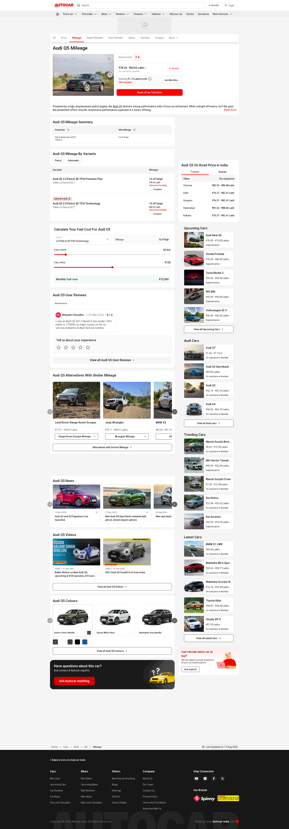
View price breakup (158, 185)
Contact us (148, 790)
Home (54, 747)
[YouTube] (197, 779)
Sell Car (116, 796)
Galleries (156, 14)
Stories (190, 14)
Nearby (222, 172)
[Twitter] (223, 779)
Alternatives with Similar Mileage (110, 447)
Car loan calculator (60, 802)
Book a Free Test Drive (149, 92)
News (104, 14)
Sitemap (116, 790)
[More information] (150, 79)
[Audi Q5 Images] (83, 75)
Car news (55, 796)
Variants (145, 37)
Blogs (115, 784)
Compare (157, 189)
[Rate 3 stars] (73, 347)
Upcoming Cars (58, 784)
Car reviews (56, 790)
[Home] (57, 14)
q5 (85, 747)
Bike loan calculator (91, 802)
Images (159, 37)
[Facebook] (214, 779)
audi (76, 747)
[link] (194, 240)
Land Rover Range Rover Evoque (75, 422)
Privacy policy (150, 796)
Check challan (119, 802)
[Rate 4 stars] (80, 347)
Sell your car (175, 14)
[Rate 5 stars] (88, 347)
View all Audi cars (207, 423)
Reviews (120, 14)
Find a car (68, 14)
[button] (76, 400)
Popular (195, 171)
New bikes (86, 778)
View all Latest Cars (206, 638)
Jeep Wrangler (114, 422)
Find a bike (87, 14)
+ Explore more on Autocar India (67, 760)
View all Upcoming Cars (207, 329)
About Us (148, 778)
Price (64, 37)
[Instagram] (205, 779)
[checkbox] (150, 189)
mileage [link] (97, 747)
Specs (131, 37)
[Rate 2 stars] (66, 347)
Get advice (203, 14)
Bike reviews (88, 790)
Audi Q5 (117, 106)
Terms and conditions (154, 802)
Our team (148, 784)
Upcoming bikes (89, 784)
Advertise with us (152, 808)
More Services (220, 14)
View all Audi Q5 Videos (110, 586)
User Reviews (115, 37)
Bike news (86, 796)
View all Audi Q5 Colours (110, 651)
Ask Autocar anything (123, 778)
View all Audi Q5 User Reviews (110, 360)
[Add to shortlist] (109, 58)
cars (65, 747)
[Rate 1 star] (58, 347)
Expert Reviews (95, 37)
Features (138, 14)
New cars (55, 778)
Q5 (54, 37)
